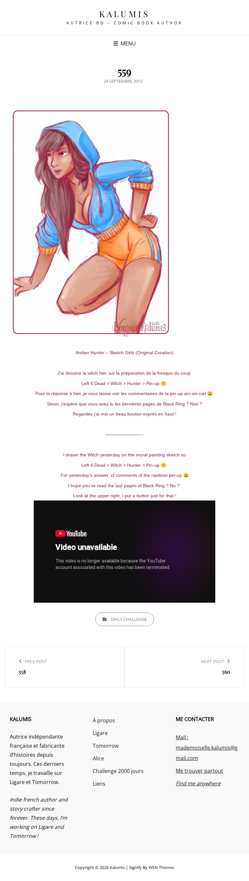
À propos (104, 720)
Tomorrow (106, 745)
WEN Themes (161, 867)
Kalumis (124, 13)
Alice (98, 758)
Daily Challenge (129, 619)
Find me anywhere (198, 783)
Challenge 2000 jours (118, 771)
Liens (99, 783)
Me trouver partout (199, 770)
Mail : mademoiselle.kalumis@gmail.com (207, 748)
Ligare (100, 733)
